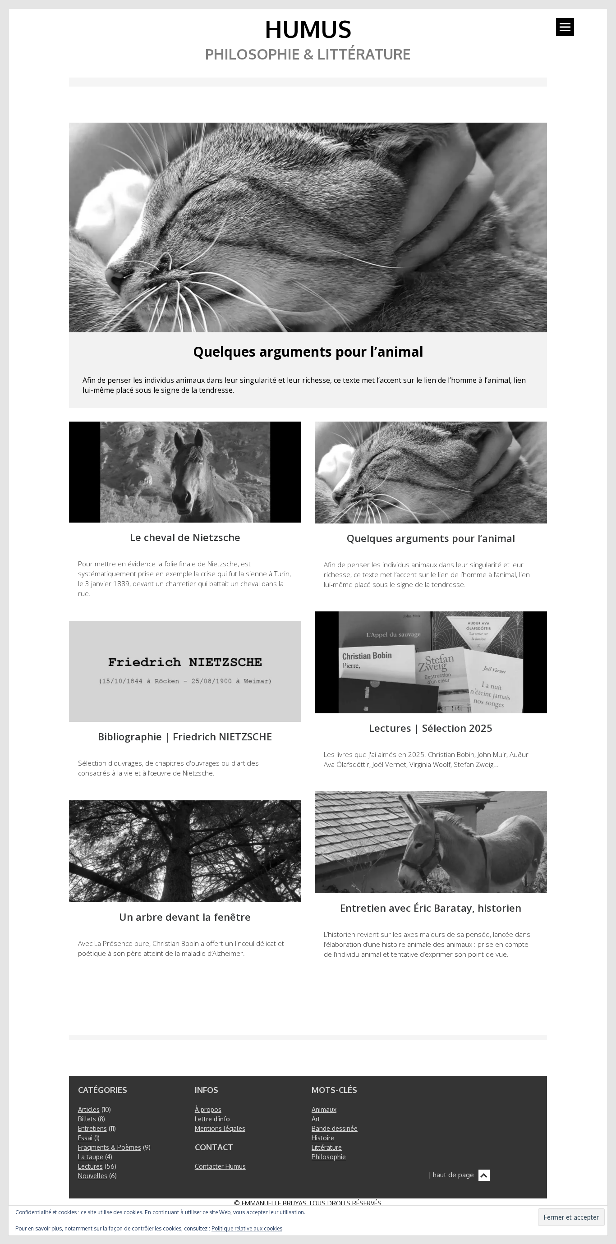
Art (316, 1119)
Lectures (90, 1166)
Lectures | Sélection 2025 (430, 728)
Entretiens (92, 1128)
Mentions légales (220, 1128)
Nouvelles (92, 1176)
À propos (208, 1109)
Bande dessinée (335, 1128)
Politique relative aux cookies (246, 1228)
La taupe (90, 1157)
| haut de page (451, 1175)
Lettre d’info (212, 1119)
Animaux (324, 1109)
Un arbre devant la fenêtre (185, 917)
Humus (308, 28)
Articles (89, 1109)
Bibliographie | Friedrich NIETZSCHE (185, 736)
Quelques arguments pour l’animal (308, 351)
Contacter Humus (220, 1166)
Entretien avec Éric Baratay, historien (430, 907)
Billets (87, 1119)
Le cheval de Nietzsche (185, 537)
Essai (85, 1138)
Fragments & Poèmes (109, 1147)
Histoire (323, 1138)
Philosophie (329, 1157)
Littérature (327, 1147)
